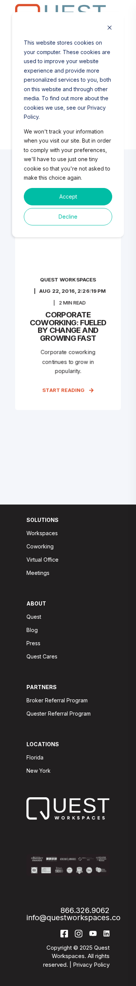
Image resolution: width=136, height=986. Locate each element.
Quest (33, 616)
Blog (32, 630)
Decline (68, 216)
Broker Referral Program (57, 700)
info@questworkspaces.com (76, 917)
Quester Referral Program (58, 713)
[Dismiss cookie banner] (109, 28)
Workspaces (42, 533)
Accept (68, 196)
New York (38, 770)
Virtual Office (42, 559)
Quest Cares (41, 656)
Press (33, 643)
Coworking (40, 546)
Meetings (37, 573)
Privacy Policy (91, 964)
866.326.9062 (85, 910)
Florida (34, 757)
